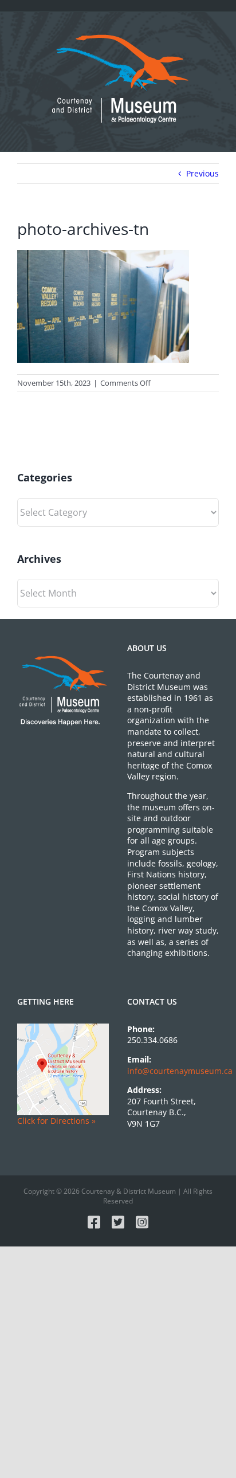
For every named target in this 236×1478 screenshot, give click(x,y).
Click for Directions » (56, 1120)
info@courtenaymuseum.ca (180, 1070)
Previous (202, 173)
